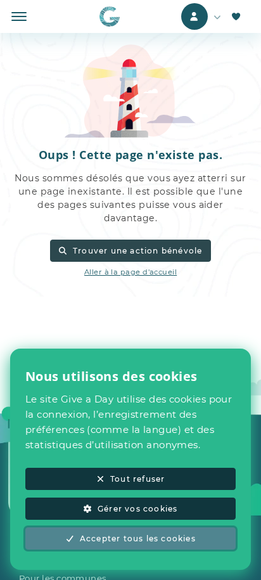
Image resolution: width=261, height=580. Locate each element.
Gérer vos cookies (137, 508)
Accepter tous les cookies (138, 538)
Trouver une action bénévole (138, 250)
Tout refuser (137, 479)
